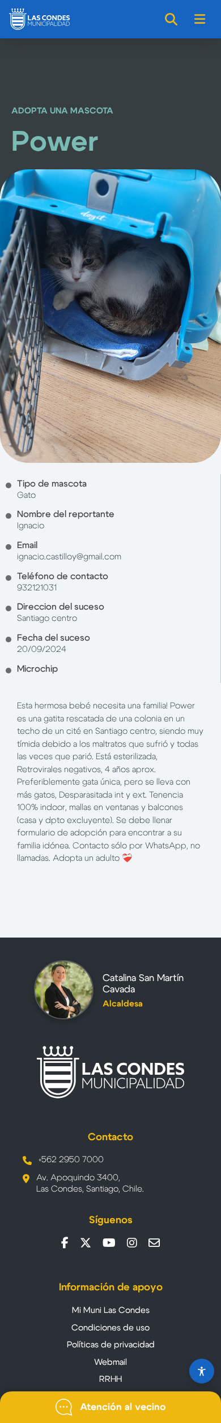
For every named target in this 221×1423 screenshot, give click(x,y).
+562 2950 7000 (71, 1159)
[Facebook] (65, 1243)
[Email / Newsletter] (154, 1243)
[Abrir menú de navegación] (200, 19)
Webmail (110, 1362)
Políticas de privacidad (111, 1345)
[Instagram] (132, 1243)
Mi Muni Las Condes (111, 1310)
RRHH (110, 1379)
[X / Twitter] (85, 1243)
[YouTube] (109, 1243)
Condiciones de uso (110, 1328)
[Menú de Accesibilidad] (201, 1371)
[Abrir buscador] (171, 19)
